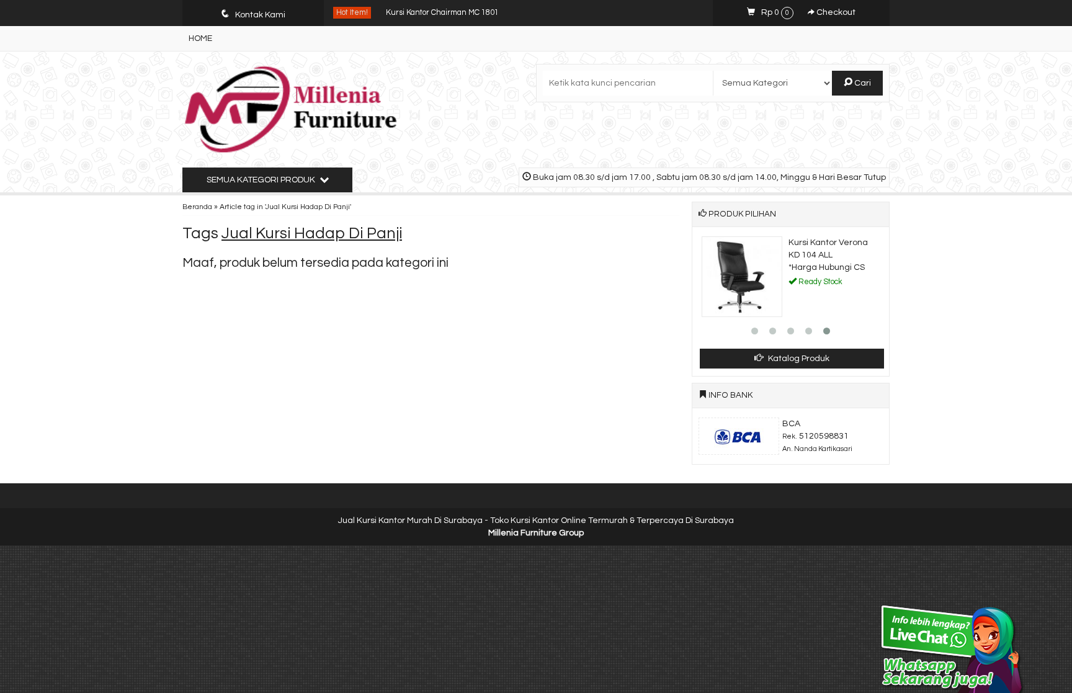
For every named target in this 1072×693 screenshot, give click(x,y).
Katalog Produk (797, 358)
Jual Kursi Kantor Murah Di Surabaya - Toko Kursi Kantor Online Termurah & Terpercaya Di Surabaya (536, 520)
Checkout (835, 12)
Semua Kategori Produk (262, 180)
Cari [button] (861, 83)
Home (200, 38)
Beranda (197, 206)
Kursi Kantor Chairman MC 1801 (442, 13)
